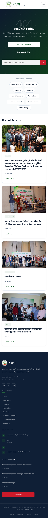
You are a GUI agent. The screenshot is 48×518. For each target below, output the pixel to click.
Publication (32, 96)
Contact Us (6, 423)
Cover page (16, 84)
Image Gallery (31, 84)
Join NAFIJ (18, 495)
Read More (8, 179)
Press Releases (17, 96)
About (12, 515)
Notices (29, 90)
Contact (28, 515)
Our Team (6, 412)
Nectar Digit (29, 510)
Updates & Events (9, 419)
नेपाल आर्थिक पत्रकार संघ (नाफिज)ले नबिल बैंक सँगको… (17, 465)
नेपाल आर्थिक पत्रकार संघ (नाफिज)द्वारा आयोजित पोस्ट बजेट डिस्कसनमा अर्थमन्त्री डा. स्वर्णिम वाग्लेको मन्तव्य (23, 222)
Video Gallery (24, 108)
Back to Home (25, 44)
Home (5, 397)
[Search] (43, 62)
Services (6, 404)
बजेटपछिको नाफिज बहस (13, 276)
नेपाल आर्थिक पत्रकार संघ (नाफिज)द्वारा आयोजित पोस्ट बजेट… (19, 474)
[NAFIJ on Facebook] (4, 385)
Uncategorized (33, 102)
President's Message (9, 415)
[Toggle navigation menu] (43, 4)
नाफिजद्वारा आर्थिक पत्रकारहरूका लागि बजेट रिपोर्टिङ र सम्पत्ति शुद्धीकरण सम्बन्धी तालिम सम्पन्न (23, 330)
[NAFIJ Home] (4, 363)
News (18, 90)
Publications (7, 408)
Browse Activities (24, 52)
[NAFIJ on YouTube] (14, 385)
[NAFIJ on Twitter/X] (9, 385)
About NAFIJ (7, 401)
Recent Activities (15, 102)
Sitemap (35, 515)
